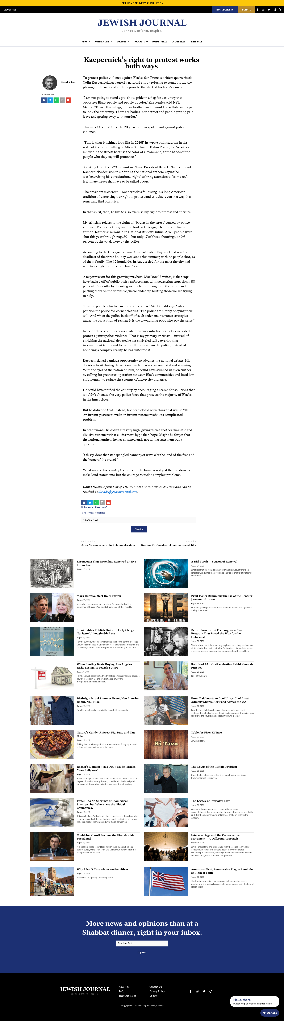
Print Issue (196, 41)
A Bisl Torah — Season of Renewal (214, 561)
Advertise (124, 986)
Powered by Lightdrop (155, 1006)
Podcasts (139, 41)
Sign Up (139, 529)
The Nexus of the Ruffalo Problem (214, 767)
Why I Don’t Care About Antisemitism (102, 869)
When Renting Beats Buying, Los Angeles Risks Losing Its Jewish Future (104, 666)
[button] (44, 100)
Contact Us (155, 986)
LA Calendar (178, 41)
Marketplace (159, 41)
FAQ (121, 991)
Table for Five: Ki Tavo (206, 732)
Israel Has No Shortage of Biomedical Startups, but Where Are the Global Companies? (102, 804)
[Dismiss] (227, 997)
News (85, 41)
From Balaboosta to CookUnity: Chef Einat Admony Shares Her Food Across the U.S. (220, 700)
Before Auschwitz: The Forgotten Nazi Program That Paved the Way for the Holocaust (216, 633)
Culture (121, 41)
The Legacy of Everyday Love (210, 801)
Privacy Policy (157, 991)
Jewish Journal (142, 23)
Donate (153, 995)
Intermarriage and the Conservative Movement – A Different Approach (215, 837)
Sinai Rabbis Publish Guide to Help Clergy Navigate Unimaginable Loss (105, 631)
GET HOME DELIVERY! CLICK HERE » (142, 3)
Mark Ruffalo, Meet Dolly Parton (99, 596)
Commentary (102, 41)
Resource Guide (127, 995)
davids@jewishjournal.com (118, 492)
